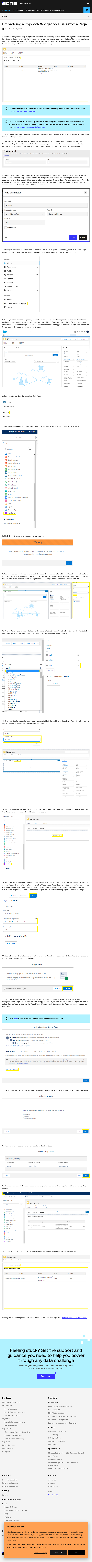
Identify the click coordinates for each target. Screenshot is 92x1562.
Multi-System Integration (15, 1412)
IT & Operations (54, 1438)
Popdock (6, 1442)
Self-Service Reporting (14, 1438)
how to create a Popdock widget (22, 111)
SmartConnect (8, 1445)
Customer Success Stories (15, 1510)
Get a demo (53, 1495)
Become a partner (10, 1480)
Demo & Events (10, 1507)
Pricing (5, 1495)
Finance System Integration (60, 1406)
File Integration (10, 1409)
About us (52, 1480)
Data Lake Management (14, 1422)
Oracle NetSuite (55, 1459)
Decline (76, 1553)
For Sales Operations (57, 1431)
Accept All (58, 1553)
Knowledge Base (8, 10)
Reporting (6, 1429)
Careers (51, 1483)
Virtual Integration (12, 1415)
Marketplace (7, 1448)
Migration (6, 1419)
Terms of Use (11, 1540)
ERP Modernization (56, 1413)
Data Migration (10, 1425)
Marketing (52, 1444)
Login (50, 1491)
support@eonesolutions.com (74, 1318)
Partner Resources (10, 1486)
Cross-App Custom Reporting (17, 1432)
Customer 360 (54, 1410)
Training (7, 1517)
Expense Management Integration (62, 1423)
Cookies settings (40, 1553)
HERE (15, 1018)
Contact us (53, 1486)
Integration (7, 1406)
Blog (6, 1514)
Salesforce (53, 1456)
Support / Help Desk (56, 1441)
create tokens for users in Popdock (30, 127)
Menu (4, 16)
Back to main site (25, 3)
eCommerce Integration (58, 1420)
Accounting (53, 1435)
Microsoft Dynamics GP (58, 1468)
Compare (6, 1452)
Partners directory (10, 1483)
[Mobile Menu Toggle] (88, 3)
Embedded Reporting (13, 1435)
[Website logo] (9, 3)
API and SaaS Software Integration (63, 1416)
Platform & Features (11, 1402)
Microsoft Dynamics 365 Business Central (66, 1453)
